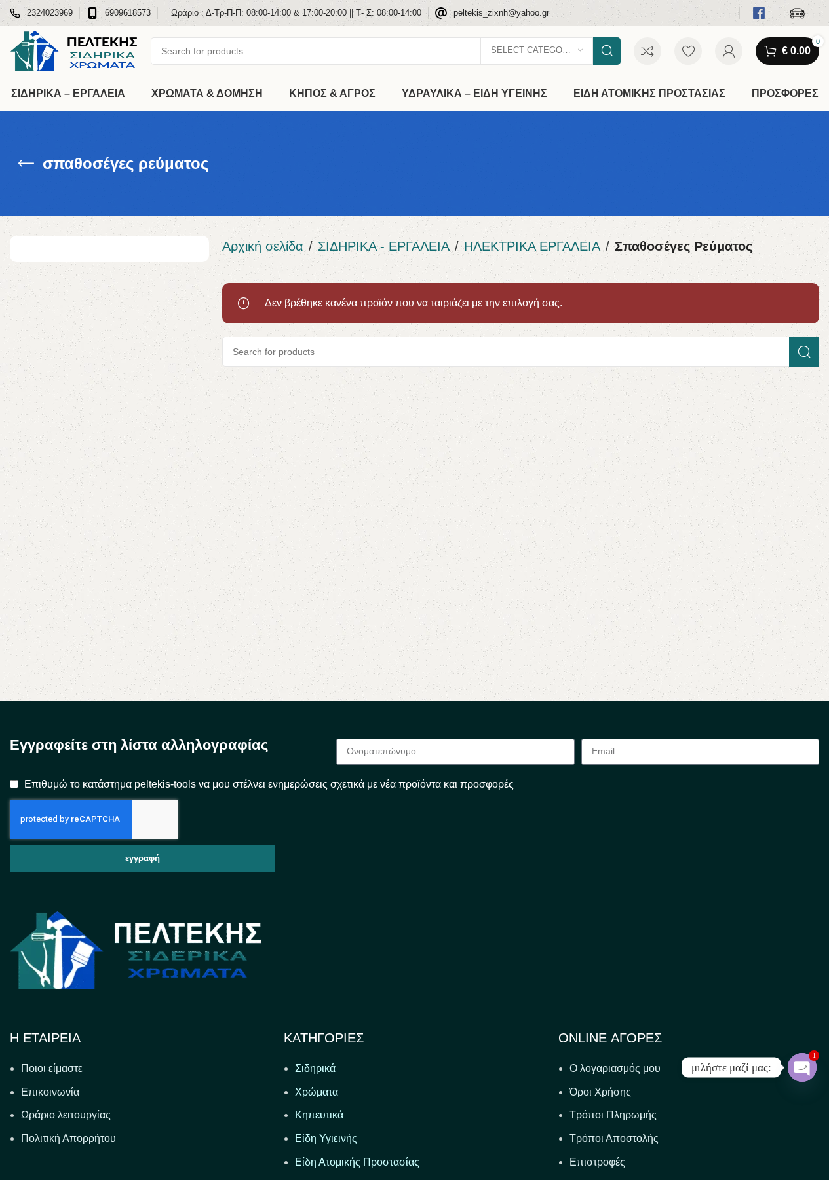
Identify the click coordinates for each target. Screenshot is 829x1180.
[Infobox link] (41, 13)
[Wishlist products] (688, 51)
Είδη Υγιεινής (326, 1138)
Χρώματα (316, 1091)
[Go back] (26, 164)
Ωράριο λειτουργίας (66, 1114)
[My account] (728, 51)
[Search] (607, 51)
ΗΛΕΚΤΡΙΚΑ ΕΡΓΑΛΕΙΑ (532, 246)
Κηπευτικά (319, 1114)
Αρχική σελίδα (262, 246)
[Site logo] (74, 50)
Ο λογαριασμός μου (615, 1068)
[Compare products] (647, 51)
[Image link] (135, 949)
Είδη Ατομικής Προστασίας (357, 1162)
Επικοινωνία (50, 1091)
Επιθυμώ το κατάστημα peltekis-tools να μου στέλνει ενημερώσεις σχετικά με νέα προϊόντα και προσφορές (269, 784)
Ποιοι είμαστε (52, 1068)
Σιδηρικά (315, 1068)
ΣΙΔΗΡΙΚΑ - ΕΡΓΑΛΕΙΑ (384, 246)
